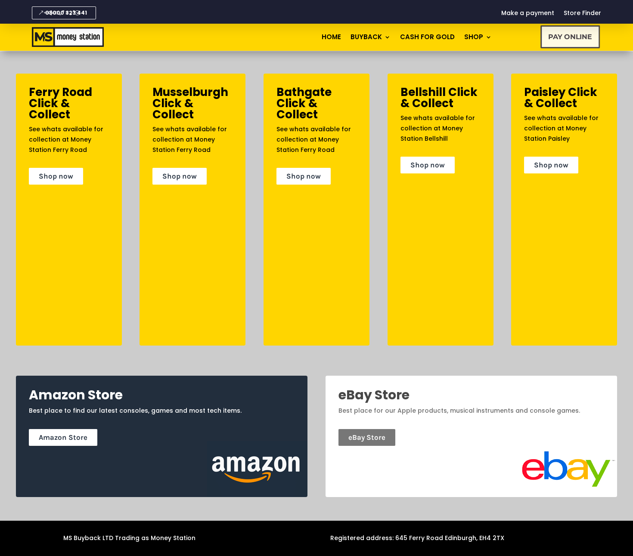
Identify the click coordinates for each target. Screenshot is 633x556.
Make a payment (527, 13)
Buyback (366, 37)
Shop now (56, 176)
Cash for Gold (427, 37)
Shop (473, 37)
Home (331, 37)
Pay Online (570, 37)
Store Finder (582, 13)
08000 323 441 (66, 12)
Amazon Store (63, 437)
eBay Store (366, 437)
